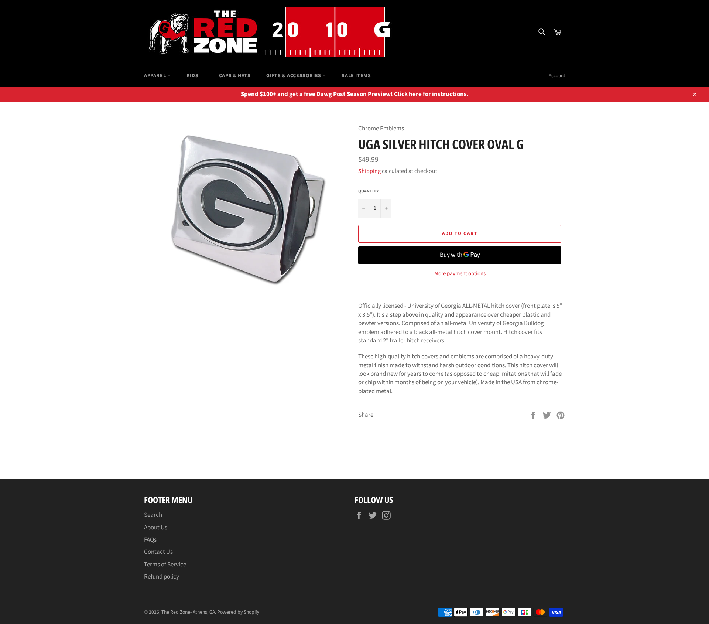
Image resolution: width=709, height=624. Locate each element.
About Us (155, 527)
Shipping (369, 171)
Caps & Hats (235, 75)
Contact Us (158, 552)
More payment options (460, 273)
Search (153, 515)
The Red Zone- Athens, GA (188, 612)
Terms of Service (165, 564)
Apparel (155, 75)
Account (557, 75)
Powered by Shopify (238, 612)
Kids (193, 75)
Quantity (368, 191)
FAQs (150, 539)
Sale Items (356, 75)
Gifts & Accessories (294, 75)
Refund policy (161, 576)
